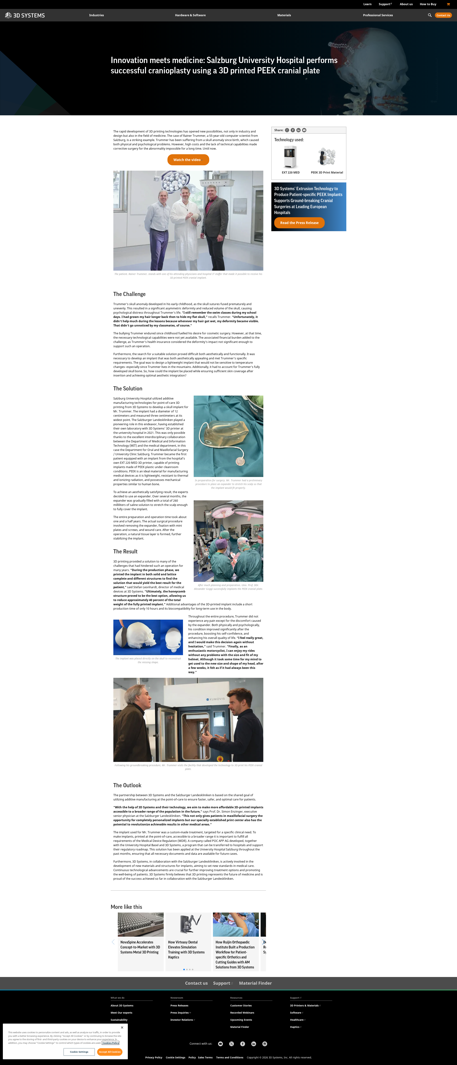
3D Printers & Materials (304, 1005)
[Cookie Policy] (197, 1058)
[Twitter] (231, 1044)
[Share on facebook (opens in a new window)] (293, 130)
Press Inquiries (179, 1012)
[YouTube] (220, 1044)
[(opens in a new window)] (448, 4)
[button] (263, 942)
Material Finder (255, 983)
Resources (236, 997)
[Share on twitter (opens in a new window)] (287, 130)
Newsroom (176, 997)
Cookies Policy (110, 1042)
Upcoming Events (241, 1019)
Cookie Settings (175, 1057)
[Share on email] (304, 130)
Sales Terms (205, 1057)
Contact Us (443, 15)
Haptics (294, 1027)
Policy (193, 1057)
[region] (65, 1041)
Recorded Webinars (242, 1012)
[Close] (122, 1027)
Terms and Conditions (229, 1057)
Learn (367, 4)
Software (295, 1012)
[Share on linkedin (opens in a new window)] (298, 130)
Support (384, 4)
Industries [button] (96, 15)
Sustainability (119, 1019)
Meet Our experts (121, 1012)
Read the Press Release (299, 222)
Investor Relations (181, 1019)
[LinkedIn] (254, 1044)
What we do (117, 997)
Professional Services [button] (378, 15)
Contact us (196, 983)
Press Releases (179, 1005)
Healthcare (296, 1019)
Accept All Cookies (109, 1051)
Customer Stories (241, 1005)
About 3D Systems (122, 1005)
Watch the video (187, 159)
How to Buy (428, 4)
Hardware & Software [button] (190, 15)
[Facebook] (242, 1044)
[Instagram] (265, 1044)
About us (406, 4)
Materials (284, 15)
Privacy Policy (153, 1057)
